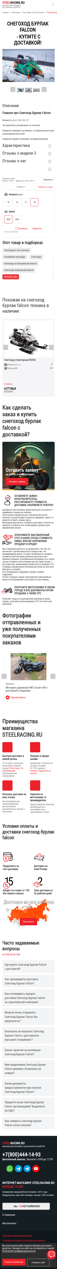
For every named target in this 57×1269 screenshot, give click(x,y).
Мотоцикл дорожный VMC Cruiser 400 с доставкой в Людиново (27, 689)
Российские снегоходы (14, 257)
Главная (5, 12)
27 (26, 202)
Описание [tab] (10, 105)
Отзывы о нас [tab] (14, 160)
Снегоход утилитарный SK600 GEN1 (32, 360)
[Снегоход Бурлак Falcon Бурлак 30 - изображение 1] (28, 65)
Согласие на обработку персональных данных (23, 1240)
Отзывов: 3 (21, 187)
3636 (17, 219)
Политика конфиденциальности (17, 1235)
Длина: (12, 211)
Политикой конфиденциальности (19, 1250)
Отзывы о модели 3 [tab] (19, 153)
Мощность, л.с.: (16, 194)
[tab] (28, 168)
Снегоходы (15, 12)
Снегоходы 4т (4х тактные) (33, 12)
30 (34, 202)
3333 (8, 219)
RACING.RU (13, 2)
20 (8, 202)
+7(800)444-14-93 (21, 1154)
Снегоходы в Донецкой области (19, 270)
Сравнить (37, 228)
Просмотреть (18, 697)
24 (17, 202)
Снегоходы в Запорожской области (20, 263)
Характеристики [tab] (16, 145)
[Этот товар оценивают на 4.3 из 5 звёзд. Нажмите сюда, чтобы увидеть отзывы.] (9, 187)
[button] (47, 179)
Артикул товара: (8, 178)
